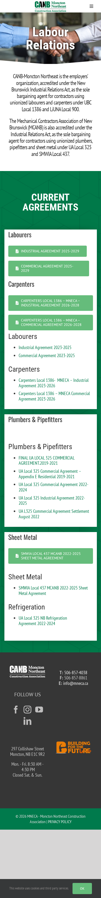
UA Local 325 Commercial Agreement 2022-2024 (53, 487)
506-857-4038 (75, 673)
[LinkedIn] (27, 721)
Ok (82, 888)
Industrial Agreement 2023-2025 (45, 347)
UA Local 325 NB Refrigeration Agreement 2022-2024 (43, 620)
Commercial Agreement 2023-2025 (47, 355)
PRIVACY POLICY (59, 821)
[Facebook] (16, 709)
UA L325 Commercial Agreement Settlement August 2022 (54, 514)
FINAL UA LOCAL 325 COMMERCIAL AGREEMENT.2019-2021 (46, 460)
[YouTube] (39, 709)
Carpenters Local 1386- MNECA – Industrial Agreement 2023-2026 (54, 383)
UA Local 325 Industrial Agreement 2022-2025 (52, 500)
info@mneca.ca (75, 683)
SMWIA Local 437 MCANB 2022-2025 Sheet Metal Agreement (53, 590)
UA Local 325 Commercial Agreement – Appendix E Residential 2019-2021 (50, 474)
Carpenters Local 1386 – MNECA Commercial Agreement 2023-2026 (54, 396)
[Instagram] (27, 709)
